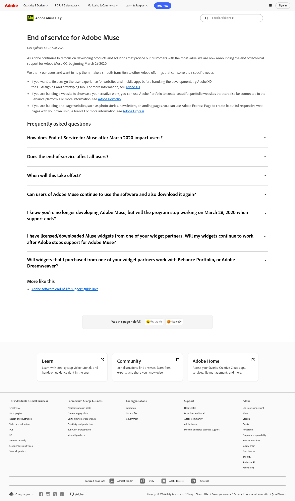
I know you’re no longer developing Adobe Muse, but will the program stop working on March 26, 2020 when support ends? (137, 215)
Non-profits (131, 413)
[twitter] (55, 494)
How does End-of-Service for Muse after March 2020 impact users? (95, 137)
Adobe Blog (248, 467)
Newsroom (248, 429)
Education (131, 408)
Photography (15, 413)
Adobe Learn (190, 424)
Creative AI (14, 408)
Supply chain (249, 446)
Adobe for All (249, 462)
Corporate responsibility (254, 435)
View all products (17, 451)
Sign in (283, 5)
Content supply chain (78, 413)
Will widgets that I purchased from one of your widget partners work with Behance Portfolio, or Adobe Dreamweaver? (131, 263)
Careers (246, 418)
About (245, 413)
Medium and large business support (202, 429)
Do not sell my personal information (251, 494)
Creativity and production (80, 424)
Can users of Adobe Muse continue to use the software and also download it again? (111, 194)
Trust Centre (249, 451)
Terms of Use (202, 494)
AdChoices (280, 494)
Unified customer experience (82, 418)
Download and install (194, 413)
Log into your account (253, 408)
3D (10, 435)
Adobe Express (133, 111)
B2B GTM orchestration (79, 429)
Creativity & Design (34, 5)
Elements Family (17, 440)
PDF (11, 429)
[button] (270, 5)
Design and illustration (20, 418)
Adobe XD (133, 87)
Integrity (247, 456)
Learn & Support (135, 5)
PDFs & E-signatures (66, 5)
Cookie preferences (221, 494)
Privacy (189, 494)
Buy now (162, 5)
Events (246, 424)
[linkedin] (62, 494)
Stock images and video (21, 446)
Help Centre (190, 408)
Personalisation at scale (79, 408)
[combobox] (231, 18)
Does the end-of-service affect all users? (67, 156)
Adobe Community (193, 418)
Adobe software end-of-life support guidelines (65, 289)
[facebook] (41, 494)
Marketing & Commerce (101, 5)
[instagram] (48, 494)
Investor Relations (251, 440)
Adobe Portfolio (109, 99)
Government (132, 418)
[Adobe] (11, 5)
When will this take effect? (54, 175)
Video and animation (19, 424)
